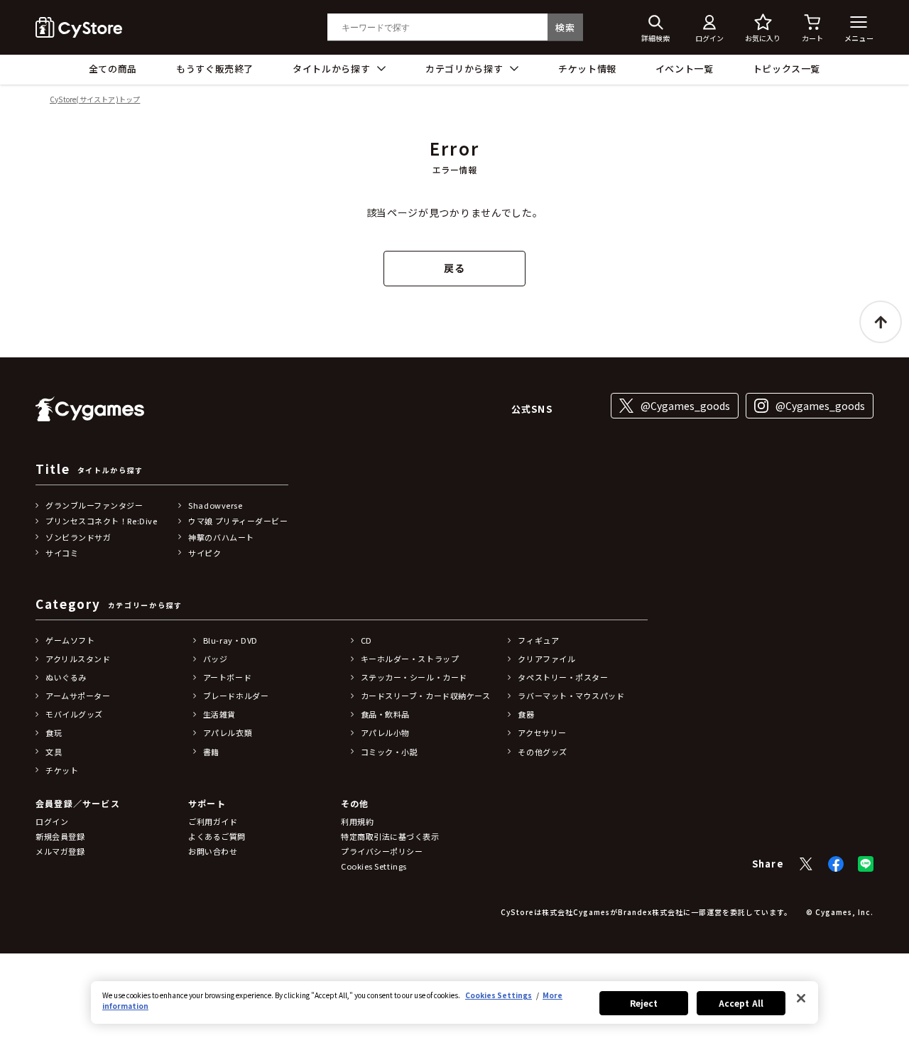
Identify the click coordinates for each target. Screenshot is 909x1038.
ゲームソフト (69, 640)
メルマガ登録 (60, 851)
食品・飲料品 (385, 714)
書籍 (211, 751)
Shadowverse (215, 505)
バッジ (215, 658)
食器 (526, 714)
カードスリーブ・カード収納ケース (426, 695)
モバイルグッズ (74, 714)
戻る (454, 268)
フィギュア (538, 640)
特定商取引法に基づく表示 (390, 836)
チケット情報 (587, 68)
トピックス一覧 (787, 68)
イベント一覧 (684, 68)
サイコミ (61, 552)
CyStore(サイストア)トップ (95, 99)
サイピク (204, 552)
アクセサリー (542, 732)
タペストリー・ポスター (563, 677)
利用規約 (357, 821)
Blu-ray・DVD (230, 640)
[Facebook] (836, 864)
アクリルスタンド (77, 658)
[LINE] (865, 864)
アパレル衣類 (227, 732)
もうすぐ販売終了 (215, 68)
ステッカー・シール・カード (414, 677)
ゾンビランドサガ (78, 537)
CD (366, 640)
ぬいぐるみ (66, 677)
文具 (53, 751)
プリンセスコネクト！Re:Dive (101, 520)
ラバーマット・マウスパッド (571, 695)
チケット (61, 770)
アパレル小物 (385, 732)
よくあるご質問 (217, 836)
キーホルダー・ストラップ (410, 658)
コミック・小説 (389, 751)
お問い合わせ (212, 851)
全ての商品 (113, 68)
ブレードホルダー (235, 695)
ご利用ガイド (212, 821)
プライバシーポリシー (382, 851)
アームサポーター (77, 695)
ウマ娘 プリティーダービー (238, 520)
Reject (644, 1003)
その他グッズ (542, 751)
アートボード (227, 677)
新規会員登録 (60, 836)
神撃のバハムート (221, 537)
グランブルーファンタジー (94, 505)
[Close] (801, 998)
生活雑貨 (219, 714)
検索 (565, 27)
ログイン (52, 821)
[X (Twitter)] (806, 864)
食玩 (53, 732)
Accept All (741, 1003)
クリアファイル (546, 658)
